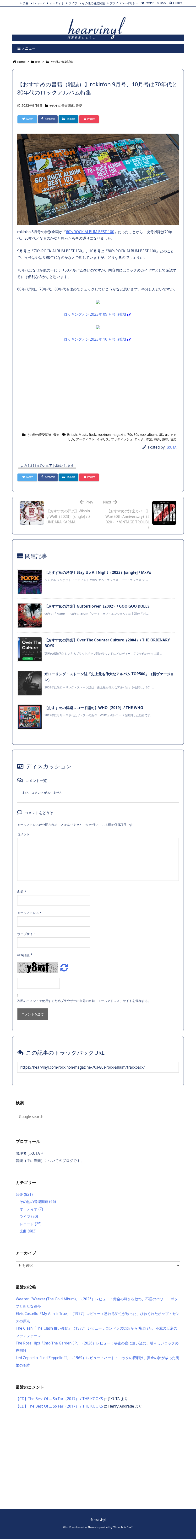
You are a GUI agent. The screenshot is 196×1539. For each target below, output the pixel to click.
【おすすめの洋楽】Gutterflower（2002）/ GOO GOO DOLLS (96, 606)
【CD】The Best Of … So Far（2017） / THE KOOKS (59, 1398)
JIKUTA (171, 447)
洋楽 (149, 439)
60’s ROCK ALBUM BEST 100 (90, 231)
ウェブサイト (26, 934)
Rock (92, 434)
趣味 (165, 439)
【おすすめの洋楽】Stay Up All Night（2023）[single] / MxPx (97, 572)
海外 (157, 439)
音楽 (79, 105)
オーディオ (56, 3)
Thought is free (122, 1527)
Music (83, 434)
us (166, 434)
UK (161, 434)
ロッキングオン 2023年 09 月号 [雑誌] (95, 314)
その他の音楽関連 (93, 3)
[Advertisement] (98, 386)
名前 (21, 891)
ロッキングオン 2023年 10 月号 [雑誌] (95, 339)
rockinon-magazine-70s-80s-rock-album (127, 434)
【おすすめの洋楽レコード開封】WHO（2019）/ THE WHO (93, 707)
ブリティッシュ (122, 439)
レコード (39, 3)
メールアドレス (29, 913)
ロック (139, 439)
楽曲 (25, 3)
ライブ (73, 3)
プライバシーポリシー (124, 3)
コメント (23, 834)
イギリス (103, 439)
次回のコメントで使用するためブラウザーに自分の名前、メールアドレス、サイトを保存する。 (84, 1001)
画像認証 (24, 955)
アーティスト (85, 439)
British (72, 434)
